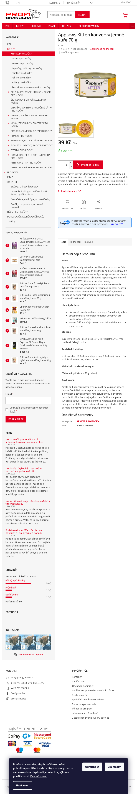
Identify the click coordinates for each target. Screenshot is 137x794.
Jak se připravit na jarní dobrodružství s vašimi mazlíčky (28, 502)
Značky (11, 221)
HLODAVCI (12, 172)
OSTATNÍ (12, 182)
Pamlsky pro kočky (22, 73)
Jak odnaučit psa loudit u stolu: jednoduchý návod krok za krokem (25, 440)
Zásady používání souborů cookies (90, 718)
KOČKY (11, 49)
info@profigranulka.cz (22, 677)
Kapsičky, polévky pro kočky (27, 68)
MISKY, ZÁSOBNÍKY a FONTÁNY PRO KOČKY (29, 125)
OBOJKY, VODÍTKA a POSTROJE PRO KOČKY (30, 117)
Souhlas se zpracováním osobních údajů (93, 690)
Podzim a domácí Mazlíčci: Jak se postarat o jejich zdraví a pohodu (24, 531)
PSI (9, 44)
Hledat (82, 14)
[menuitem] (7, 26)
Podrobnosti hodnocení (101, 49)
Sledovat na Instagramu (31, 654)
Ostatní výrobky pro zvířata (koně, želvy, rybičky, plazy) (29, 193)
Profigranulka (18, 693)
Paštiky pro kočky (21, 78)
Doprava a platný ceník (84, 704)
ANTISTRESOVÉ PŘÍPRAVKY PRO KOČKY (31, 167)
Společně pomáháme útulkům (88, 699)
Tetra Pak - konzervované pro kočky (31, 87)
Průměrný (11, 588)
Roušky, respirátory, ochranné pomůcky (27, 205)
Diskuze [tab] (89, 242)
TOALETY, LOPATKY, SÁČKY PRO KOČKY (32, 145)
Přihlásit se (16, 419)
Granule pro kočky (21, 58)
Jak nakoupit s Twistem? (85, 713)
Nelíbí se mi (12, 595)
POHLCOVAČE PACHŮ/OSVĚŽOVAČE (25, 217)
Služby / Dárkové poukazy (25, 187)
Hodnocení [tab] (75, 242)
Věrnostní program (82, 709)
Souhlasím (114, 767)
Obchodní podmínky (82, 686)
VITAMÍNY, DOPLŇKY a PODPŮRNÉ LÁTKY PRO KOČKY (31, 109)
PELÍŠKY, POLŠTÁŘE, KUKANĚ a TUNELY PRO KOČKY (31, 93)
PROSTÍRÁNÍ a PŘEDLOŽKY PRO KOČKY (31, 131)
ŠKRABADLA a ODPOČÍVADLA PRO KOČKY (28, 101)
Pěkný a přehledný (15, 580)
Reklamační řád (80, 695)
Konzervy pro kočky (22, 63)
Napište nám (73, 2)
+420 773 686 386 (20, 688)
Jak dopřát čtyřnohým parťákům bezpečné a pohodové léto (24, 470)
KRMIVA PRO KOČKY (21, 54)
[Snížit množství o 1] (71, 167)
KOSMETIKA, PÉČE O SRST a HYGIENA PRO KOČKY (30, 156)
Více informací (38, 776)
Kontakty (54, 2)
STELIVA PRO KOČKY (21, 150)
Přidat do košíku (90, 164)
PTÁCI (10, 177)
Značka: (70, 52)
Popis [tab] (63, 242)
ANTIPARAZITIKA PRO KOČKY (26, 163)
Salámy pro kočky (21, 82)
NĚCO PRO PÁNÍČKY (17, 212)
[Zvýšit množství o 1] (71, 163)
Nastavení (22, 785)
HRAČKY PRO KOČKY (21, 136)
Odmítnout (92, 767)
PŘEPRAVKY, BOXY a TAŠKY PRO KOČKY (31, 140)
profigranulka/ (18, 699)
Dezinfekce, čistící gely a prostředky (30, 199)
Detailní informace (67, 191)
